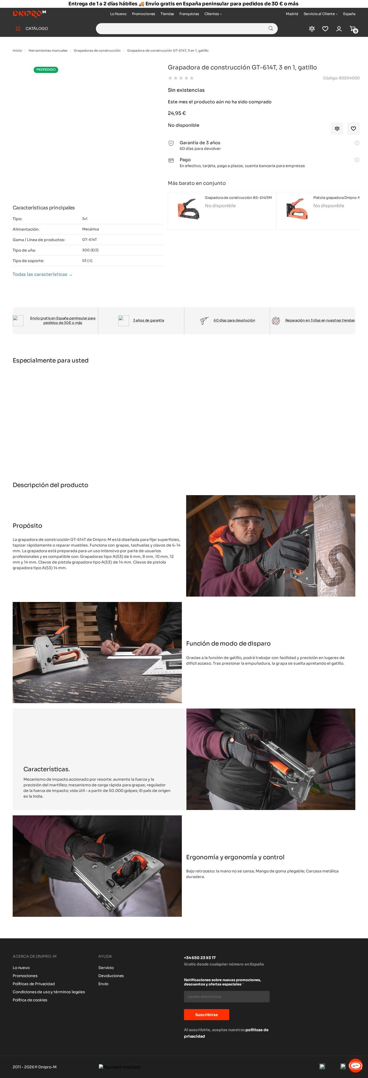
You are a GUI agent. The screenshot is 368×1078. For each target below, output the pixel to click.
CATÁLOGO (37, 28)
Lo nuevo (21, 967)
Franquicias (189, 14)
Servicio (106, 967)
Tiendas (167, 14)
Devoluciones (111, 975)
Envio (103, 983)
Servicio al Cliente (319, 14)
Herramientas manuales (48, 50)
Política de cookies (30, 1000)
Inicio (17, 50)
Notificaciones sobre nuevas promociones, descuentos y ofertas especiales (222, 982)
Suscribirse (206, 1014)
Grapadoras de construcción (97, 50)
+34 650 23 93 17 (200, 957)
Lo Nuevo (118, 14)
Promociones (143, 14)
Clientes (211, 14)
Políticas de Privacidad (34, 983)
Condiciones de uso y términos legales (49, 991)
